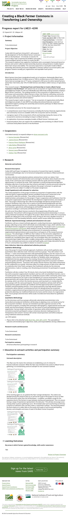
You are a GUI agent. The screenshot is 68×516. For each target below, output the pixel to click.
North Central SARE (31, 485)
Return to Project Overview (57, 455)
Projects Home (6, 483)
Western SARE (29, 490)
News (53, 6)
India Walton (13, 145)
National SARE (29, 483)
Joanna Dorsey (13, 140)
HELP (64, 9)
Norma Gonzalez (47, 53)
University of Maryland (9, 505)
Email (44, 55)
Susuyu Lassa (13, 150)
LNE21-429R (50, 34)
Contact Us (41, 491)
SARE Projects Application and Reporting (13, 489)
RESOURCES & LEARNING (53, 9)
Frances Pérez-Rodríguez (17, 142)
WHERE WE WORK (31, 9)
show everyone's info (41, 134)
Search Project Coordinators (9, 487)
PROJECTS (10, 9)
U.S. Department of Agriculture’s (44, 505)
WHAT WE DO (20, 9)
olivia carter (12, 148)
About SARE (59, 6)
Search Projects (6, 485)
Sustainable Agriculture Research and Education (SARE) (28, 504)
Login (49, 6)
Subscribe (39, 470)
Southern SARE (30, 489)
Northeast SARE (30, 487)
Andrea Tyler (13, 153)
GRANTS (40, 9)
